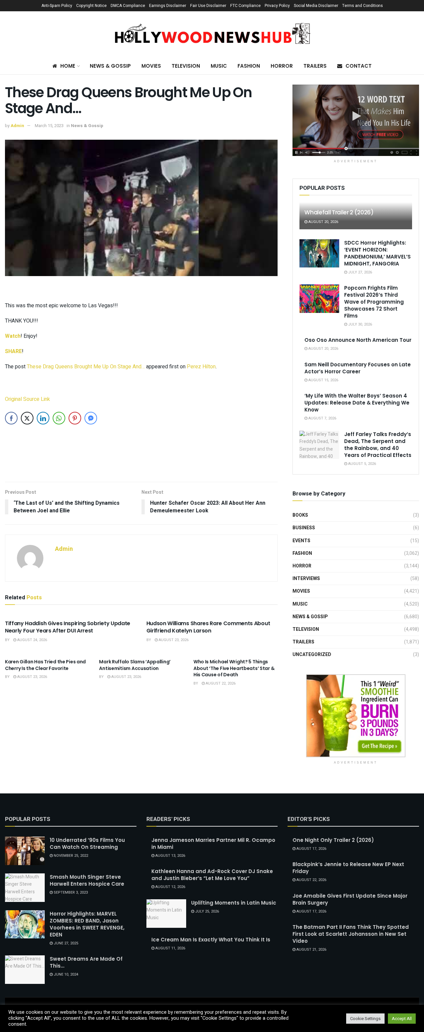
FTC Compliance (245, 6)
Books (300, 515)
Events (301, 540)
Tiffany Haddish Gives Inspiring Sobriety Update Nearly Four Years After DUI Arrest (67, 627)
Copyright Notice (91, 6)
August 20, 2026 (322, 222)
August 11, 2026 (169, 948)
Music (219, 65)
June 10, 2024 (65, 974)
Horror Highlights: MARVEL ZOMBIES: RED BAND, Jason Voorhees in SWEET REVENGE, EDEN (87, 924)
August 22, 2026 (220, 683)
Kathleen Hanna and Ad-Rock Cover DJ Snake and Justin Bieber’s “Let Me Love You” (212, 875)
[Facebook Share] (11, 418)
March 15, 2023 (49, 125)
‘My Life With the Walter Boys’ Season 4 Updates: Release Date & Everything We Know (356, 402)
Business (303, 527)
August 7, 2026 (321, 418)
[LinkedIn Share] (43, 418)
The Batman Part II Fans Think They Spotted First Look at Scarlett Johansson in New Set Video (350, 933)
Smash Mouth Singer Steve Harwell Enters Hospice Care (87, 880)
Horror (282, 65)
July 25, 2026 (206, 911)
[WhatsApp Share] (59, 418)
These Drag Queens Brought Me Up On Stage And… (86, 367)
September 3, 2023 (70, 892)
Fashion (249, 65)
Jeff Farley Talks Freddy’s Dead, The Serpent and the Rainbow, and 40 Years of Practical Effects (377, 445)
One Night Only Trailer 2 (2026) (333, 840)
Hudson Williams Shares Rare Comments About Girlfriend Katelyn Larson (208, 627)
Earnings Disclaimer (167, 6)
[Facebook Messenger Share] (90, 418)
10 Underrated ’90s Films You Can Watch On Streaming (87, 843)
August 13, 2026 (169, 855)
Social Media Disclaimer (316, 6)
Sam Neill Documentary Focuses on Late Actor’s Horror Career (357, 368)
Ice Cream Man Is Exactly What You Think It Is (210, 939)
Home (67, 65)
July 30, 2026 (359, 324)
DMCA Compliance (128, 6)
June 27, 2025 (65, 943)
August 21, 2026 (310, 949)
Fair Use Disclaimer (208, 6)
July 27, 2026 (359, 272)
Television (186, 65)
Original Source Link (27, 399)
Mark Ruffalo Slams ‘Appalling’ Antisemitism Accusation (135, 665)
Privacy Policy (277, 6)
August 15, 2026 (322, 380)
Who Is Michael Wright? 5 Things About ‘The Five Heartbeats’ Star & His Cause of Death (233, 668)
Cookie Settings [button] (365, 1018)
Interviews (306, 578)
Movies (151, 65)
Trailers (315, 65)
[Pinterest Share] (75, 418)
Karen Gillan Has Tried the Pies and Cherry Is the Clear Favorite (45, 665)
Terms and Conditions (362, 6)
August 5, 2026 (361, 464)
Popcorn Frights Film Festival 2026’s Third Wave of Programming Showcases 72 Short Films (374, 301)
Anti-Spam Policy (56, 6)
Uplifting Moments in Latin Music (233, 902)
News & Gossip (110, 65)
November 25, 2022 (70, 855)
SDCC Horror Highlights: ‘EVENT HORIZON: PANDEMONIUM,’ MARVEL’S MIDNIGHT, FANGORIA (377, 253)
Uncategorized (311, 654)
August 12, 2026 (169, 887)
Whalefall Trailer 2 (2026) (338, 212)
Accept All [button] (402, 1018)
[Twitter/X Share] (27, 418)
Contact (358, 65)
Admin (17, 125)
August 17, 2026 (310, 848)
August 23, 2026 (173, 640)
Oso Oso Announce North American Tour (357, 339)
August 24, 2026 (31, 640)
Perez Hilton (201, 367)
